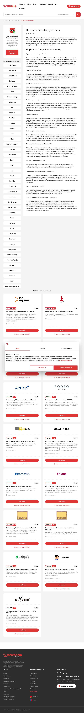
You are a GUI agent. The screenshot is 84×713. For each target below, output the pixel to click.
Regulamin (6, 678)
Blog (55, 4)
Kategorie (22, 4)
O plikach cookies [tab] (66, 348)
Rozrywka (33, 683)
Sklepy (29, 4)
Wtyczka (6, 694)
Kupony (35, 4)
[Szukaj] (78, 14)
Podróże (32, 681)
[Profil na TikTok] (67, 673)
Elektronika (33, 676)
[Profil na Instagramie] (60, 673)
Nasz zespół (6, 676)
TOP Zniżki (42, 4)
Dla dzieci (33, 689)
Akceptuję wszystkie (66, 367)
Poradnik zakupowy (9, 696)
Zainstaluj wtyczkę (12, 52)
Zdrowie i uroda (34, 678)
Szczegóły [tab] (42, 348)
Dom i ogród (33, 673)
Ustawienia (41, 367)
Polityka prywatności (9, 681)
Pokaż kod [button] (22, 330)
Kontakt (5, 683)
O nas (5, 673)
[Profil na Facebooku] (57, 673)
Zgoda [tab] (17, 348)
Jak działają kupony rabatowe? (12, 689)
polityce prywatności (65, 360)
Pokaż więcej (33, 691)
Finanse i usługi (34, 686)
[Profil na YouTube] (63, 673)
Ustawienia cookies (8, 699)
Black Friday (7, 686)
